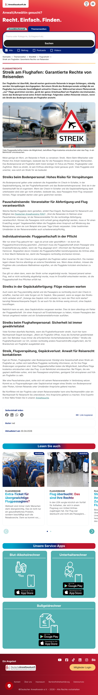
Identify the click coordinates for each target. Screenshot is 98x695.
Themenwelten (38, 29)
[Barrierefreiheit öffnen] (86, 3)
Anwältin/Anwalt (17, 29)
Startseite (7, 57)
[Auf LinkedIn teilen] (11, 415)
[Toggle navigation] (92, 3)
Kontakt (17, 682)
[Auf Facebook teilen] (7, 415)
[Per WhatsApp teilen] (16, 415)
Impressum (40, 682)
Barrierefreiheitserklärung (59, 682)
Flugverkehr (44, 57)
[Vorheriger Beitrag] (6, 531)
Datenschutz (79, 682)
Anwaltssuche (42, 398)
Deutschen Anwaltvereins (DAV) (30, 214)
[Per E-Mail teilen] (21, 415)
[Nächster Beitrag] (91, 531)
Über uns (28, 682)
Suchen (49, 43)
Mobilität (32, 57)
